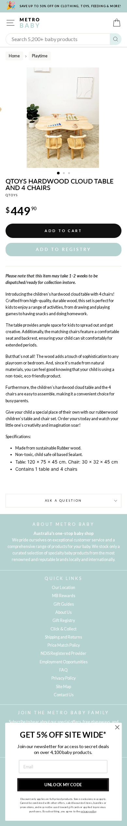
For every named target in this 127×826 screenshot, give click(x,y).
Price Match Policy (64, 645)
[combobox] (58, 39)
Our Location (63, 587)
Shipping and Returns (63, 637)
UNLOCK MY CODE (63, 784)
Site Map (63, 686)
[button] (63, 249)
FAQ (63, 670)
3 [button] (69, 173)
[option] (63, 117)
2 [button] (64, 173)
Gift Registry (63, 620)
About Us (63, 612)
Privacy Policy (63, 678)
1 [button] (58, 173)
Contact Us (64, 694)
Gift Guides (63, 604)
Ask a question (63, 500)
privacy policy (88, 811)
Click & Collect (63, 629)
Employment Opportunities (64, 661)
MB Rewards (63, 595)
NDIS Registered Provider (63, 653)
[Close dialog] (117, 727)
